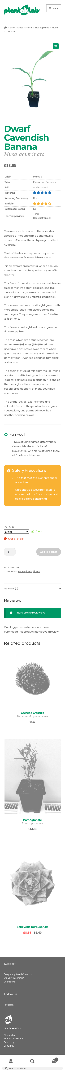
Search (32, 1061)
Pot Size (9, 526)
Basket (50, 1058)
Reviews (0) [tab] (11, 588)
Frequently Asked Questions (18, 974)
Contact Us (9, 982)
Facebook (9, 1005)
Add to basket (48, 551)
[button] (56, 46)
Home (11, 28)
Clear (39, 531)
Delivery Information (14, 978)
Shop (20, 28)
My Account (11, 1061)
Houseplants (42, 28)
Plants (28, 28)
